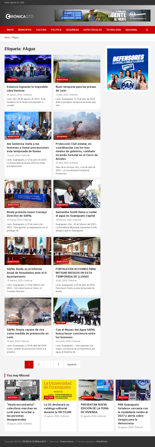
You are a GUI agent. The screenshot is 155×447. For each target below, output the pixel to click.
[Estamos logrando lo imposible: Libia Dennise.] (27, 69)
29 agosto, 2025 (14, 95)
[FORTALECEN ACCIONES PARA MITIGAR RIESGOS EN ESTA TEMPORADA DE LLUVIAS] (76, 251)
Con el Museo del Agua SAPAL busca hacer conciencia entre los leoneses (75, 333)
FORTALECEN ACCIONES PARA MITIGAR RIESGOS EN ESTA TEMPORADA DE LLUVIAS (76, 272)
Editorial (28, 95)
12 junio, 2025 (13, 155)
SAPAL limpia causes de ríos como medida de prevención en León (28, 333)
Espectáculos (93, 29)
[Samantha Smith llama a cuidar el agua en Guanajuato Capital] (76, 194)
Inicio (10, 29)
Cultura (41, 29)
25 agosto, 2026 (51, 416)
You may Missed (18, 375)
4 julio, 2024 (61, 280)
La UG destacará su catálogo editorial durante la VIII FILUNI (57, 408)
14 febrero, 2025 (15, 280)
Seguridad (72, 29)
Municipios (24, 29)
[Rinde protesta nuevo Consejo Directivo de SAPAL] (27, 194)
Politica (56, 29)
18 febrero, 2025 (64, 220)
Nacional (132, 29)
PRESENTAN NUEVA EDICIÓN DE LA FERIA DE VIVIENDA (95, 408)
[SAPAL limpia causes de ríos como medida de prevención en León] (27, 311)
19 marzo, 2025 (14, 220)
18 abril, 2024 (13, 341)
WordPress (101, 441)
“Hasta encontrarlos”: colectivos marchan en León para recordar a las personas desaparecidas (22, 412)
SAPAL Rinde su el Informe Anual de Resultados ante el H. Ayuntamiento (27, 272)
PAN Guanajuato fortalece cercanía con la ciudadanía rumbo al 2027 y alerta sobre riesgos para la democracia (133, 414)
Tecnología (113, 29)
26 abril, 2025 (62, 163)
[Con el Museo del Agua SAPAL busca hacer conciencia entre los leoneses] (76, 311)
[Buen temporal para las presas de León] (76, 69)
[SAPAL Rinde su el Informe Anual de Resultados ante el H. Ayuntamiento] (27, 251)
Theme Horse (67, 441)
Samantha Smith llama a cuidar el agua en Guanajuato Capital (76, 214)
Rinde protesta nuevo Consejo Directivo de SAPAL (27, 214)
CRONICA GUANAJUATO (34, 441)
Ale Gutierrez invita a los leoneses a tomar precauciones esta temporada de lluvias (28, 147)
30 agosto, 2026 (14, 423)
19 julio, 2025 (62, 95)
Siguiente (71, 364)
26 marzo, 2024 (63, 341)
